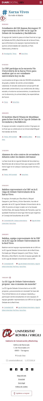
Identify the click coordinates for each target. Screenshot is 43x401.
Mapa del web (21, 376)
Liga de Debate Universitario (26, 264)
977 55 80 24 (30, 360)
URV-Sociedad (13, 137)
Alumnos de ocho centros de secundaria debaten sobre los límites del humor (20, 155)
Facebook (16, 369)
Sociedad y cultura (27, 137)
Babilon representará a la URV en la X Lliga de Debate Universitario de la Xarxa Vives (19, 192)
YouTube (21, 369)
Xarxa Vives (24, 53)
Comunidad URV (8, 220)
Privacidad (21, 379)
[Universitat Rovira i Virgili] (21, 333)
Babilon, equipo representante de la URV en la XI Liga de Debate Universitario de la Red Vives (21, 241)
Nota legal (21, 383)
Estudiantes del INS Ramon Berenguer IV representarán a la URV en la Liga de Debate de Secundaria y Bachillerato (21, 30)
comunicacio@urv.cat (15, 360)
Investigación (8, 53)
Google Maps (21, 355)
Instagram (32, 369)
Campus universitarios (20, 220)
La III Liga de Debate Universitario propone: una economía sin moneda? (19, 282)
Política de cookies (21, 387)
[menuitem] (21, 376)
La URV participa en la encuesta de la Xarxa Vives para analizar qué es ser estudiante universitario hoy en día (19, 72)
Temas (14, 53)
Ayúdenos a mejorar (22, 393)
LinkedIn (27, 369)
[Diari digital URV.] (10, 2)
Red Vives (16, 266)
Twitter (11, 369)
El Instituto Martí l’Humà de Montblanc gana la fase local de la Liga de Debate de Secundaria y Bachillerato (21, 119)
